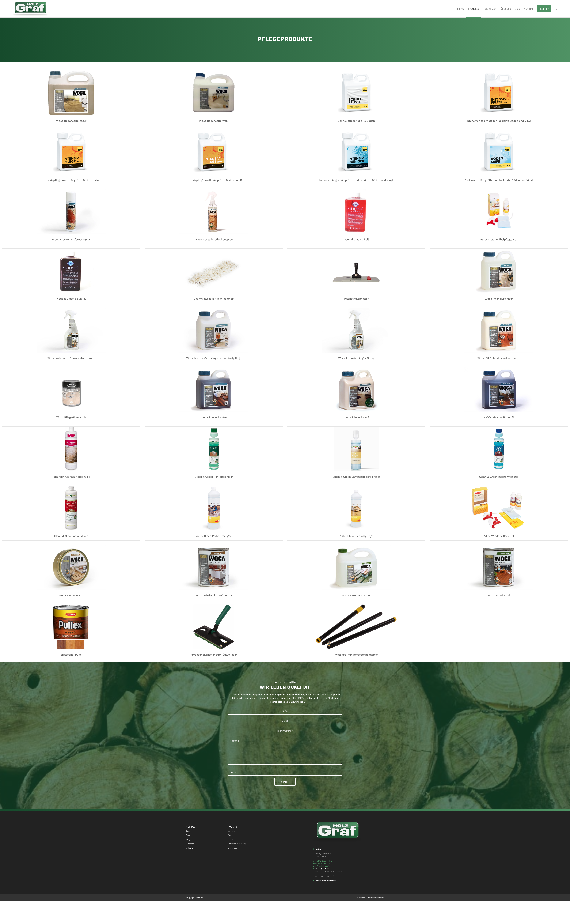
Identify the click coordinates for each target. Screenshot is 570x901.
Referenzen (191, 848)
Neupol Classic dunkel (71, 298)
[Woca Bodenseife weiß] (214, 93)
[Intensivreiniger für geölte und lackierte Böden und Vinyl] (356, 153)
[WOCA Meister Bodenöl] (499, 390)
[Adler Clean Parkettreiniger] (214, 509)
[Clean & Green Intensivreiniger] (499, 449)
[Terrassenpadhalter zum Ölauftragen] (214, 627)
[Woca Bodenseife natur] (71, 93)
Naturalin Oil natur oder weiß (71, 476)
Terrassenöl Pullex (71, 654)
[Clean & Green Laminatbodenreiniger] (356, 449)
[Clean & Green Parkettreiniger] (214, 449)
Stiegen (189, 839)
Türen (188, 835)
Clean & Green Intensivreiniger (498, 476)
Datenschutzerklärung (237, 844)
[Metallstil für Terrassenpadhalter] (356, 627)
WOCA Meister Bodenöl (499, 417)
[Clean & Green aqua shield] (71, 509)
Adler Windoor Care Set (498, 536)
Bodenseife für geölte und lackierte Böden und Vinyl (499, 180)
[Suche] (556, 8)
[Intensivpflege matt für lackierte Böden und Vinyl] (499, 93)
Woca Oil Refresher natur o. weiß (498, 358)
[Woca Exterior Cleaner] (356, 568)
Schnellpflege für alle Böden (356, 120)
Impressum (232, 848)
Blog (229, 835)
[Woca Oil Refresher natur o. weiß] (499, 331)
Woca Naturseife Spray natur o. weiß (71, 358)
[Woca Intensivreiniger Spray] (356, 331)
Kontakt (231, 839)
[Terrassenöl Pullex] (71, 627)
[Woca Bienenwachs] (71, 568)
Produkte (190, 826)
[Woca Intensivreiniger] (499, 271)
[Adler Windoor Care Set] (499, 509)
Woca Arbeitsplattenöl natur (213, 595)
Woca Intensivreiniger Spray (356, 358)
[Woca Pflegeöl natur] (214, 390)
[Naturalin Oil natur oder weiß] (71, 449)
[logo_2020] (30, 8)
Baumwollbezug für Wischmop (214, 298)
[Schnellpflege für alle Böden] (356, 93)
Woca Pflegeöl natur (214, 417)
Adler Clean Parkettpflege (356, 536)
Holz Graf (233, 826)
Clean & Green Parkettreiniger (214, 476)
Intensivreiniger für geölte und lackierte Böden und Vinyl (356, 180)
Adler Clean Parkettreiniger (213, 536)
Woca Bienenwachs (71, 595)
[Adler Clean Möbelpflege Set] (499, 212)
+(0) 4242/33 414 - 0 (323, 861)
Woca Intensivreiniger (499, 298)
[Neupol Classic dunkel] (71, 271)
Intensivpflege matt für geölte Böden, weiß (214, 180)
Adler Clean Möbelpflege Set (498, 239)
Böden (188, 831)
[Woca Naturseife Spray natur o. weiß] (71, 331)
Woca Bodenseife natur (71, 120)
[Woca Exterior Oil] (499, 568)
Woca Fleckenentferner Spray (71, 239)
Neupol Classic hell (356, 239)
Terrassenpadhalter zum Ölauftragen (214, 654)
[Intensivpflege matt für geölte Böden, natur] (71, 153)
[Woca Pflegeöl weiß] (356, 390)
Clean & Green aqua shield (71, 536)
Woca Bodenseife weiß (213, 120)
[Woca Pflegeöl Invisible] (71, 390)
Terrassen (190, 844)
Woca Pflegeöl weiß (356, 417)
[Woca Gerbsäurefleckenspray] (214, 212)
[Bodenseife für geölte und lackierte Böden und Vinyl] (499, 153)
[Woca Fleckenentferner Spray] (71, 212)
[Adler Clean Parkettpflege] (356, 509)
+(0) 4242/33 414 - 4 (323, 864)
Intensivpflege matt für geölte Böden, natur (71, 180)
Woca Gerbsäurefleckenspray (214, 239)
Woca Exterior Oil (498, 595)
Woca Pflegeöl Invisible (71, 417)
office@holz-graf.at (323, 866)
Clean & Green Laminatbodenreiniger (356, 476)
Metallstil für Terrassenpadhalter (356, 654)
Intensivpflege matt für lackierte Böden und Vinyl (499, 120)
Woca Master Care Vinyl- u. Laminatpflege (213, 358)
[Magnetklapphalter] (356, 271)
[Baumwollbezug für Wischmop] (214, 271)
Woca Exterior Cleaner (356, 595)
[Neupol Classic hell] (356, 212)
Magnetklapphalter (356, 298)
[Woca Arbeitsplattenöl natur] (214, 568)
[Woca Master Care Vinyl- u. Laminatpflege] (214, 331)
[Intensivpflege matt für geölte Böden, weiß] (214, 153)
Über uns (231, 831)
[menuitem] (460, 8)
